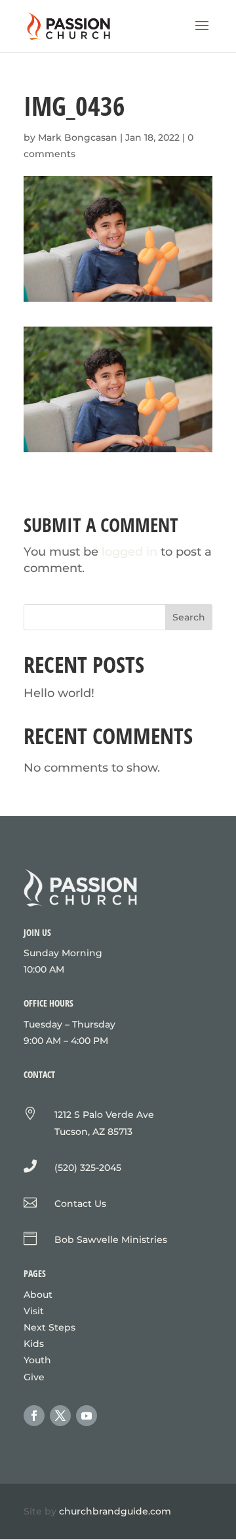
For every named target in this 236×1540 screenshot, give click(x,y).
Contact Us (80, 1203)
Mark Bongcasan (77, 137)
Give (34, 1377)
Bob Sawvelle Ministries (110, 1239)
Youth (37, 1360)
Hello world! (59, 693)
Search (188, 617)
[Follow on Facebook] (34, 1415)
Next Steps (49, 1327)
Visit (34, 1311)
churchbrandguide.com (115, 1511)
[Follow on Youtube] (86, 1415)
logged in (129, 552)
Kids (34, 1344)
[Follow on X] (60, 1415)
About (38, 1294)
